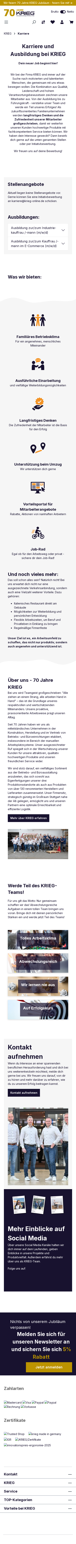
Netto (70, 11)
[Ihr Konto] (62, 22)
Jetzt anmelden (49, 1367)
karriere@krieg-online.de (28, 201)
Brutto (55, 11)
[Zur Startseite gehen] (22, 12)
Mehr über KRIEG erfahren (28, 818)
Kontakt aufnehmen (23, 1092)
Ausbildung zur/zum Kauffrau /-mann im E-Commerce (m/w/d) (34, 243)
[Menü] (7, 22)
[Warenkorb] (71, 22)
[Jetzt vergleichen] (43, 22)
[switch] (63, 11)
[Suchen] (34, 22)
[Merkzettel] (52, 22)
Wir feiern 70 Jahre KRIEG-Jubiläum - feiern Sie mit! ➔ (38, 2)
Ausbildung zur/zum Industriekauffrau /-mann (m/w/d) (33, 230)
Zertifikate (15, 1420)
